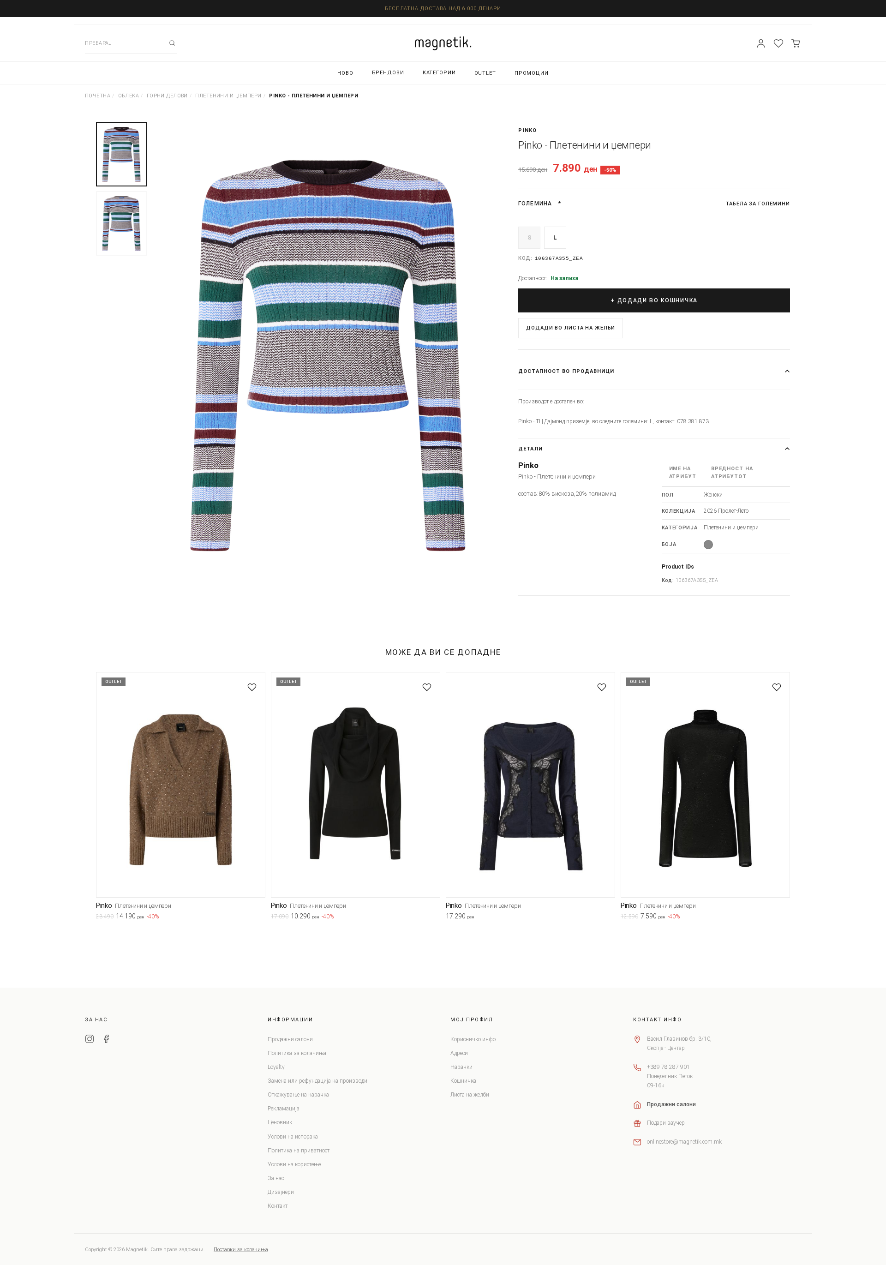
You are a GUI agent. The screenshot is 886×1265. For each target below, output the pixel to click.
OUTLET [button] (485, 73)
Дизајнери (281, 1192)
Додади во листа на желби (570, 328)
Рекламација (283, 1108)
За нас (276, 1178)
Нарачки (461, 1067)
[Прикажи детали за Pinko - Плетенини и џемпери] (180, 784)
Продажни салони (290, 1039)
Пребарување (172, 43)
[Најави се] (761, 43)
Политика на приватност (298, 1150)
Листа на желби (469, 1094)
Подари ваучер (666, 1123)
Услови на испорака (293, 1136)
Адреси (459, 1053)
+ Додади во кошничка (654, 300)
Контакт (277, 1206)
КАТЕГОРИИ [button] (439, 73)
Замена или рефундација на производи (317, 1081)
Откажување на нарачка (298, 1094)
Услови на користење (294, 1164)
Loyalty (276, 1067)
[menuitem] (345, 73)
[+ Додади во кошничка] (258, 918)
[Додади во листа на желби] (252, 687)
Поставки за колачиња (241, 1250)
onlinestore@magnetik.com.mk (684, 1142)
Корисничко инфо (473, 1039)
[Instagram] (89, 1040)
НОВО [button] (345, 73)
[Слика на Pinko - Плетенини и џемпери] (327, 356)
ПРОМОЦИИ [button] (532, 73)
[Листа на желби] (778, 43)
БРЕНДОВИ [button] (388, 73)
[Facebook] (106, 1040)
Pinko (527, 130)
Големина (535, 203)
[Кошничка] (796, 43)
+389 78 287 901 (668, 1067)
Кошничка (463, 1081)
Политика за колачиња (297, 1053)
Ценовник (280, 1122)
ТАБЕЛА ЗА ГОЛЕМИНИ (757, 204)
